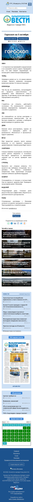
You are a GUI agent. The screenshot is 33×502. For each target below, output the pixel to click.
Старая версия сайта (16, 464)
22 (24, 437)
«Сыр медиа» (18, 493)
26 (12, 440)
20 (16, 437)
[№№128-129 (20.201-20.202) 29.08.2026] (16, 362)
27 (16, 440)
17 (4, 437)
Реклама (15, 11)
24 (4, 440)
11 (9, 434)
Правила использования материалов (16, 460)
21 (21, 437)
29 (24, 440)
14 (21, 434)
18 (9, 437)
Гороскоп (17, 216)
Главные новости (10, 39)
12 (12, 434)
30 (28, 440)
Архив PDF (16, 386)
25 (9, 440)
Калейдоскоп (23, 39)
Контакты (22, 11)
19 (12, 437)
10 (4, 434)
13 (16, 434)
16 (28, 434)
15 (24, 434)
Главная (16, 451)
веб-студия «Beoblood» (16, 499)
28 (21, 440)
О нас (8, 11)
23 (28, 437)
